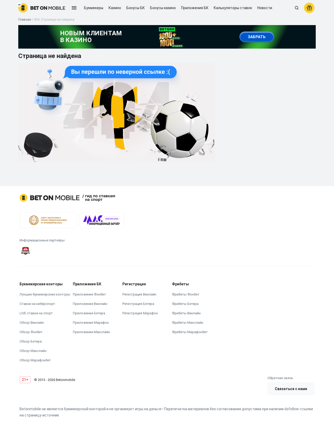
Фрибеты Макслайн (187, 323)
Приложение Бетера (89, 313)
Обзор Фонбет (31, 332)
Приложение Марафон (91, 323)
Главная (24, 19)
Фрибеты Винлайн (186, 313)
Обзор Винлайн (32, 323)
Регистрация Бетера (138, 304)
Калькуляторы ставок (233, 8)
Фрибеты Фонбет (185, 294)
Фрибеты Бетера (185, 304)
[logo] (41, 8)
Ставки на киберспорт (37, 304)
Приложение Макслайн (91, 332)
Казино (115, 8)
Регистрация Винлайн (139, 294)
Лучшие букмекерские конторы (45, 294)
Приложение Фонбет (89, 294)
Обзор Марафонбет (35, 360)
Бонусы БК (135, 8)
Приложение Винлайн (90, 304)
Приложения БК (194, 8)
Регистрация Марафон (140, 313)
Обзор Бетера (31, 341)
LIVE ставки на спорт (36, 313)
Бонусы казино (163, 8)
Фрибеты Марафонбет (190, 332)
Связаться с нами (291, 389)
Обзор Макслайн (33, 351)
